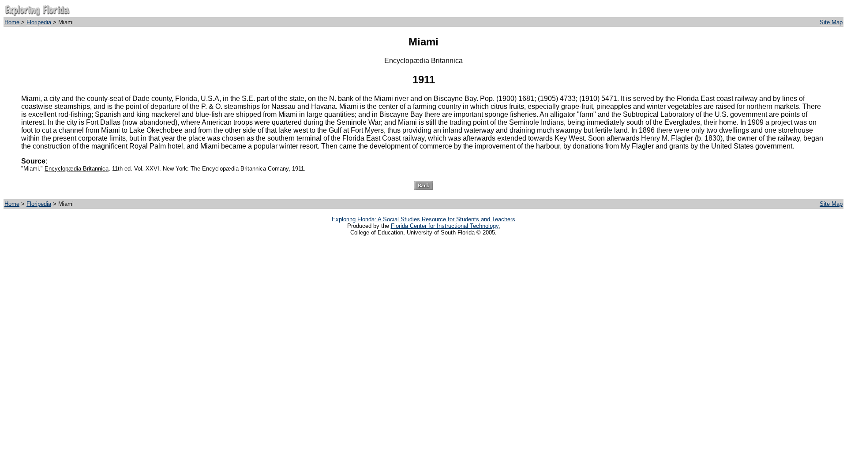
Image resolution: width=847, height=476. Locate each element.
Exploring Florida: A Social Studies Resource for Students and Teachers (423, 219)
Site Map (831, 22)
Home (11, 22)
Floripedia (38, 22)
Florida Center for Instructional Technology (444, 226)
